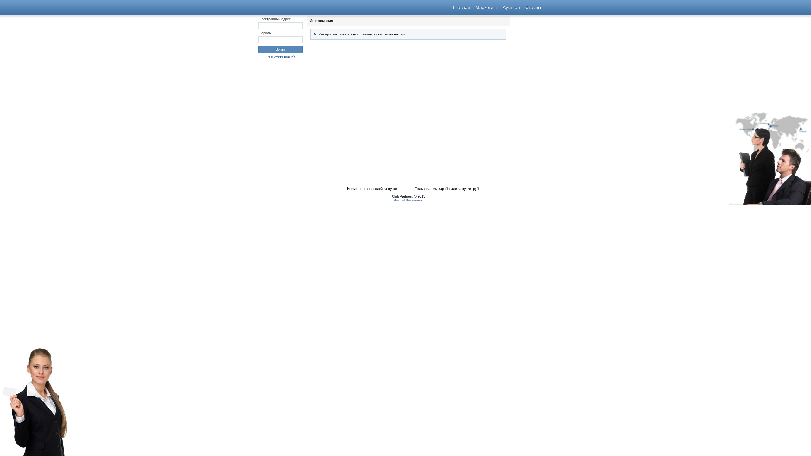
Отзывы (533, 7)
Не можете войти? (280, 56)
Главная (461, 7)
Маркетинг (486, 7)
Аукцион (511, 7)
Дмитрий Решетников (408, 200)
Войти (280, 49)
